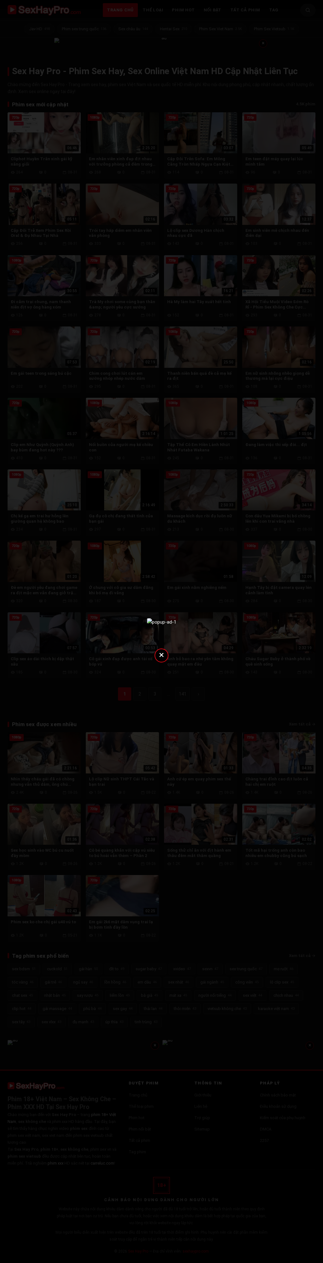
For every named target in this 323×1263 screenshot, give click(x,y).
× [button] (161, 654)
